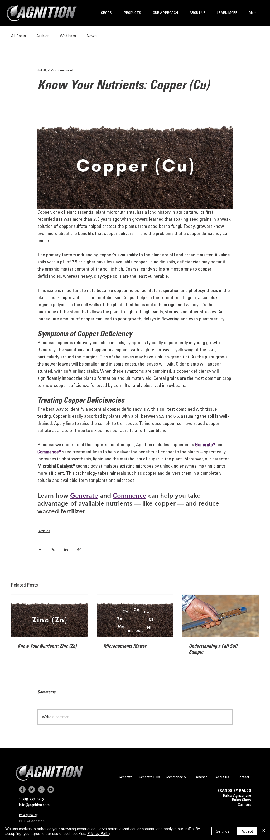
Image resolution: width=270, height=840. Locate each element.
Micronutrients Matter (124, 646)
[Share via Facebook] (39, 549)
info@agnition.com (34, 805)
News (91, 36)
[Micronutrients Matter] (135, 616)
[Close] (264, 831)
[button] (106, 13)
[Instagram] (41, 789)
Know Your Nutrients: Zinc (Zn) (47, 646)
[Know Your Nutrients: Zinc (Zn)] (49, 616)
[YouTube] (50, 789)
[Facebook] (22, 789)
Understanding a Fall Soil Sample (213, 649)
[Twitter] (31, 789)
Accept (247, 831)
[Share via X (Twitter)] (52, 549)
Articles (42, 36)
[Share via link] (78, 549)
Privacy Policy (98, 833)
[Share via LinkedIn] (65, 549)
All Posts (18, 36)
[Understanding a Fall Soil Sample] (220, 616)
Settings (222, 831)
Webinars (68, 36)
